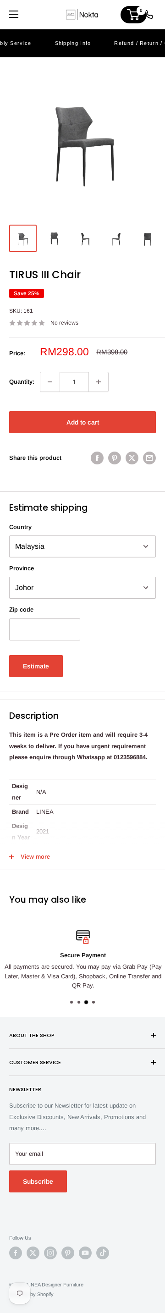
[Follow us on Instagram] (50, 1253)
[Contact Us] (148, 14)
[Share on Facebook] (97, 458)
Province (21, 568)
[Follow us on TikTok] (102, 1253)
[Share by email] (149, 458)
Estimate (36, 666)
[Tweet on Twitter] (132, 458)
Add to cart (82, 422)
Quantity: (21, 381)
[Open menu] (13, 14)
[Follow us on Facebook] (15, 1253)
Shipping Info (73, 43)
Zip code (21, 609)
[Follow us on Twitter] (33, 1253)
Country (20, 527)
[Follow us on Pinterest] (67, 1253)
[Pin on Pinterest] (114, 458)
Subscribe (38, 1181)
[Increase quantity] (98, 382)
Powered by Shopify (31, 1294)
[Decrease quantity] (50, 382)
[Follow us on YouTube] (85, 1253)
